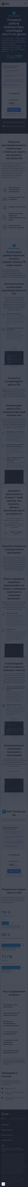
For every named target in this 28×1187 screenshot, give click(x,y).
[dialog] (14, 593)
